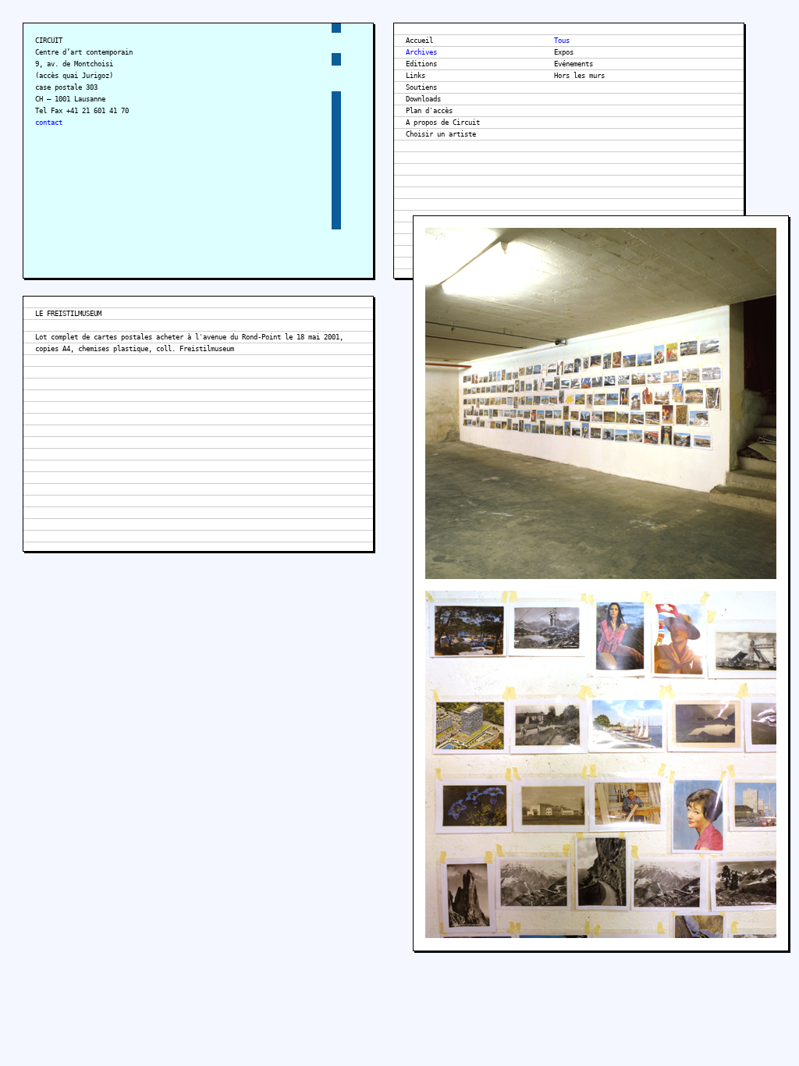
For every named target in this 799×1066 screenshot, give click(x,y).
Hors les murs (579, 76)
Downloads (423, 99)
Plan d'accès (429, 111)
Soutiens (421, 87)
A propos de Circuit (443, 122)
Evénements (573, 64)
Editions (421, 64)
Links (415, 76)
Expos (564, 52)
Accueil (419, 40)
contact (48, 122)
